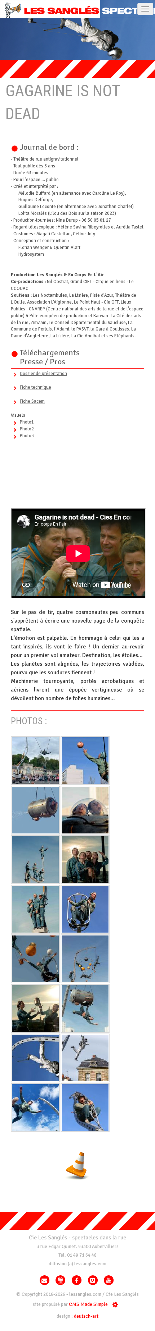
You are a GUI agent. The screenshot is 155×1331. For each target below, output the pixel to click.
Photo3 (27, 436)
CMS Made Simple (88, 1305)
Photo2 (27, 429)
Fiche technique (35, 387)
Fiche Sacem (32, 401)
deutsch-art (86, 1316)
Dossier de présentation (43, 373)
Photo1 (27, 422)
